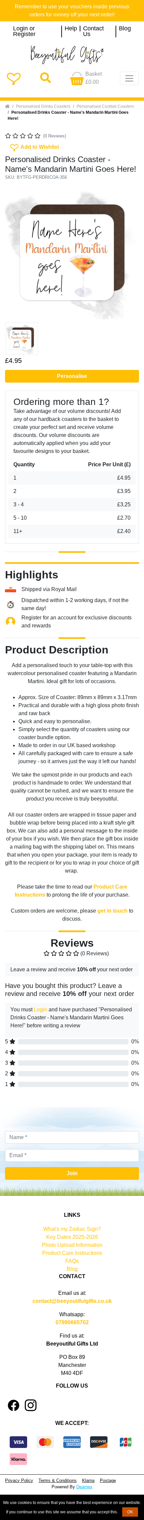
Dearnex (84, 1486)
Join (72, 1173)
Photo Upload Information (72, 1245)
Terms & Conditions (58, 1480)
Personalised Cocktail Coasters (105, 106)
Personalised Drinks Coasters (43, 106)
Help (71, 29)
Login (40, 1009)
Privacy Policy (19, 1480)
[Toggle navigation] (129, 78)
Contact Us (93, 31)
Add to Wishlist (34, 146)
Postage (108, 1480)
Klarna (88, 1480)
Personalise (72, 376)
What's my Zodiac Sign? (72, 1229)
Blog (125, 29)
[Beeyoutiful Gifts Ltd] (72, 55)
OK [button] (130, 1512)
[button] (15, 252)
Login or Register (24, 31)
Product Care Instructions (72, 1253)
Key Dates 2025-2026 (72, 1237)
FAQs (72, 1261)
